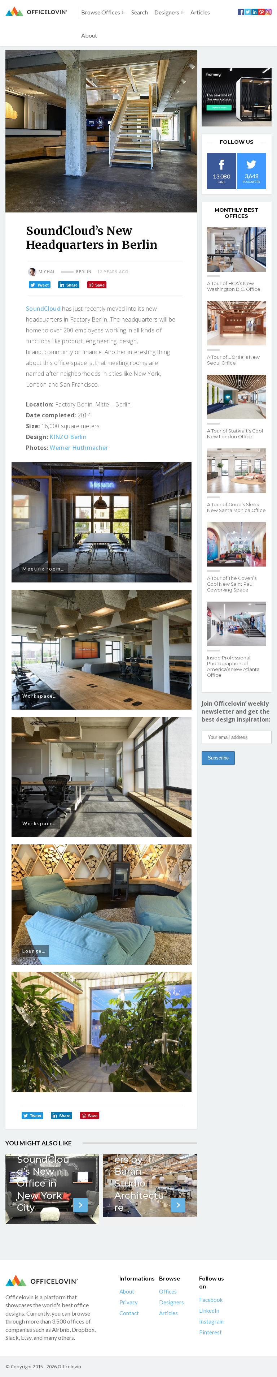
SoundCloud (43, 309)
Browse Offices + (103, 12)
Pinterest (210, 1332)
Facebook (211, 1299)
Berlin (84, 271)
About (89, 35)
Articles (200, 12)
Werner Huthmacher (79, 448)
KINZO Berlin (68, 437)
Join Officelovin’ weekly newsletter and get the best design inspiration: (236, 711)
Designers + (169, 12)
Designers (171, 1302)
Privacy (128, 1302)
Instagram (211, 1321)
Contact (129, 1313)
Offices (168, 1291)
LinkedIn (209, 1310)
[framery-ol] (237, 97)
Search (139, 12)
